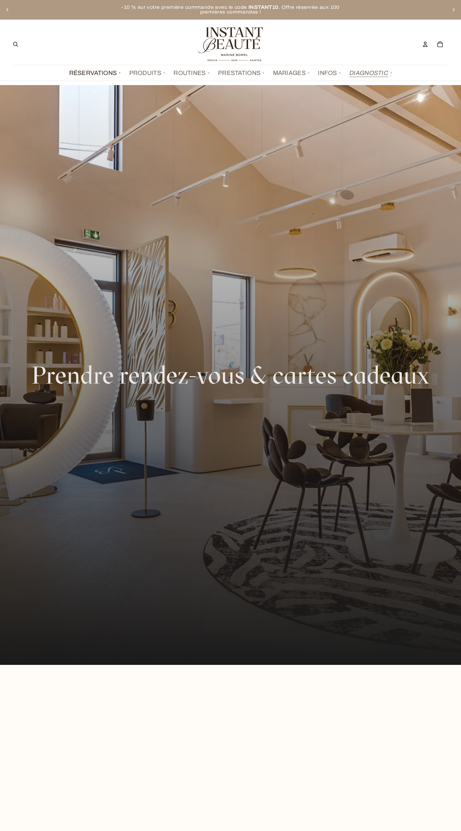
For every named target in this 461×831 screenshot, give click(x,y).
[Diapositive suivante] (453, 9)
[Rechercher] (15, 44)
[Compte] (425, 44)
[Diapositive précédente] (7, 9)
